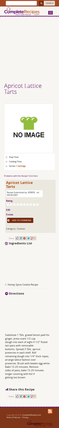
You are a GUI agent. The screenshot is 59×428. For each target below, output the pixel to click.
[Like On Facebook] (17, 238)
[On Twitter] (28, 238)
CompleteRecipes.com (31, 415)
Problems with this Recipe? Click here (21, 176)
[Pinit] (24, 238)
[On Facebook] (20, 238)
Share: (11, 238)
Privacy (25, 417)
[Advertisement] (29, 50)
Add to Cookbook (21, 220)
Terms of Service (13, 417)
